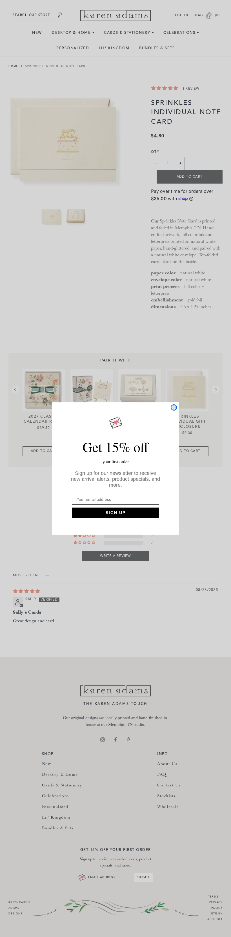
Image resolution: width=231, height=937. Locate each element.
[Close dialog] (174, 407)
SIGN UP (116, 512)
